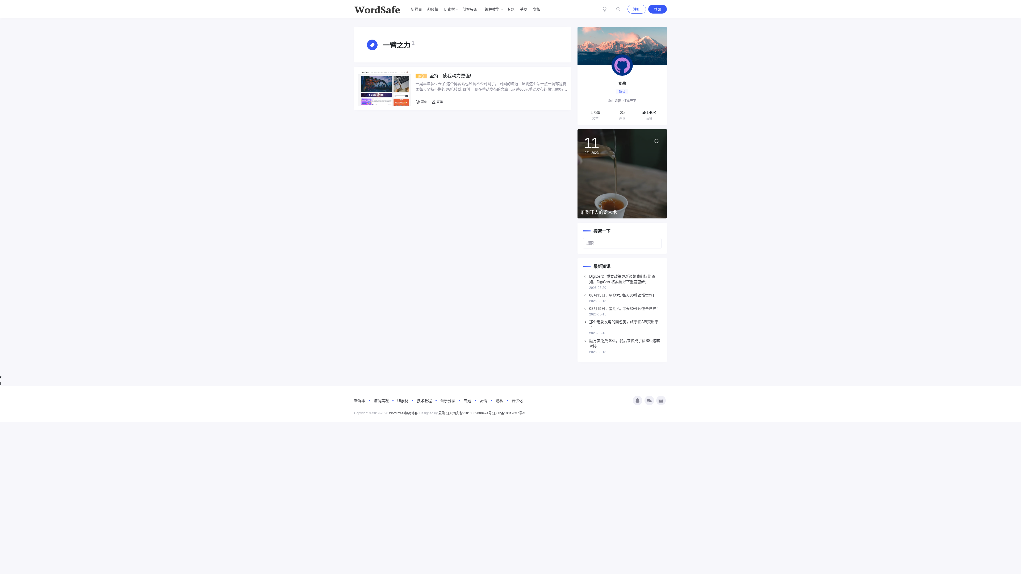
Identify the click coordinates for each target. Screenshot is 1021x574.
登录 (657, 9)
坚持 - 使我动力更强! (444, 75)
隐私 (536, 9)
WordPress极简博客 (403, 413)
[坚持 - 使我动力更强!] (384, 88)
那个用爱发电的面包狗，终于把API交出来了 (623, 324)
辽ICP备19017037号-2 (508, 413)
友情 (483, 400)
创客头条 (469, 9)
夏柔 (439, 101)
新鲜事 (416, 9)
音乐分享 (447, 400)
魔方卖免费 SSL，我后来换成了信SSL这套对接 (624, 343)
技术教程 (424, 400)
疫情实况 (381, 400)
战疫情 (432, 9)
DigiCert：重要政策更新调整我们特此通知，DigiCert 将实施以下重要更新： (622, 278)
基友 (523, 9)
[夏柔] (622, 76)
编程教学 (492, 9)
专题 (510, 9)
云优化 (517, 400)
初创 (424, 101)
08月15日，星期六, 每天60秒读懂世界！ (622, 295)
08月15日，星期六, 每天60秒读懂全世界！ (624, 308)
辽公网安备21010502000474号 (469, 413)
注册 (637, 9)
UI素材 (449, 9)
